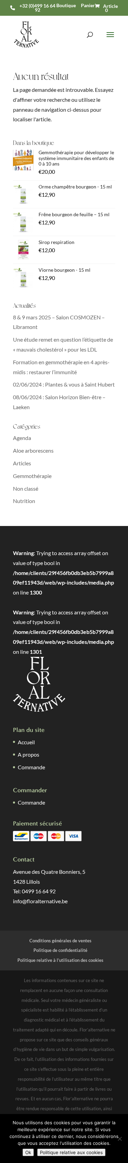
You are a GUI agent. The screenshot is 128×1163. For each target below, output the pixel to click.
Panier (88, 5)
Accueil (26, 742)
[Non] (119, 1138)
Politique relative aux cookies (71, 1152)
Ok (28, 1152)
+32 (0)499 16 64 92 (37, 8)
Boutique (66, 5)
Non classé (25, 488)
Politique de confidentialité (60, 950)
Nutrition (24, 501)
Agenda (22, 437)
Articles (22, 463)
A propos (28, 754)
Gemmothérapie (32, 476)
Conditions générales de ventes (60, 940)
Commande (31, 767)
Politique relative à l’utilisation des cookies (60, 960)
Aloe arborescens (33, 450)
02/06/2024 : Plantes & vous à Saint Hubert (64, 384)
